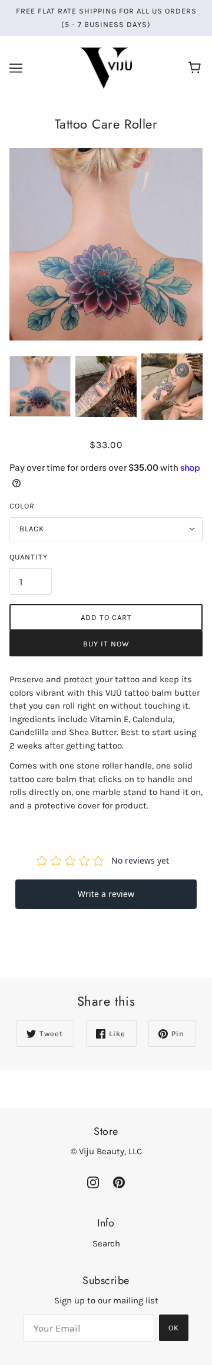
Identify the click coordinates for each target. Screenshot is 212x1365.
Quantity (28, 556)
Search (106, 1243)
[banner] (106, 67)
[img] (93, 1181)
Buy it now (106, 643)
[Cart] (196, 68)
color (22, 505)
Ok (173, 1327)
